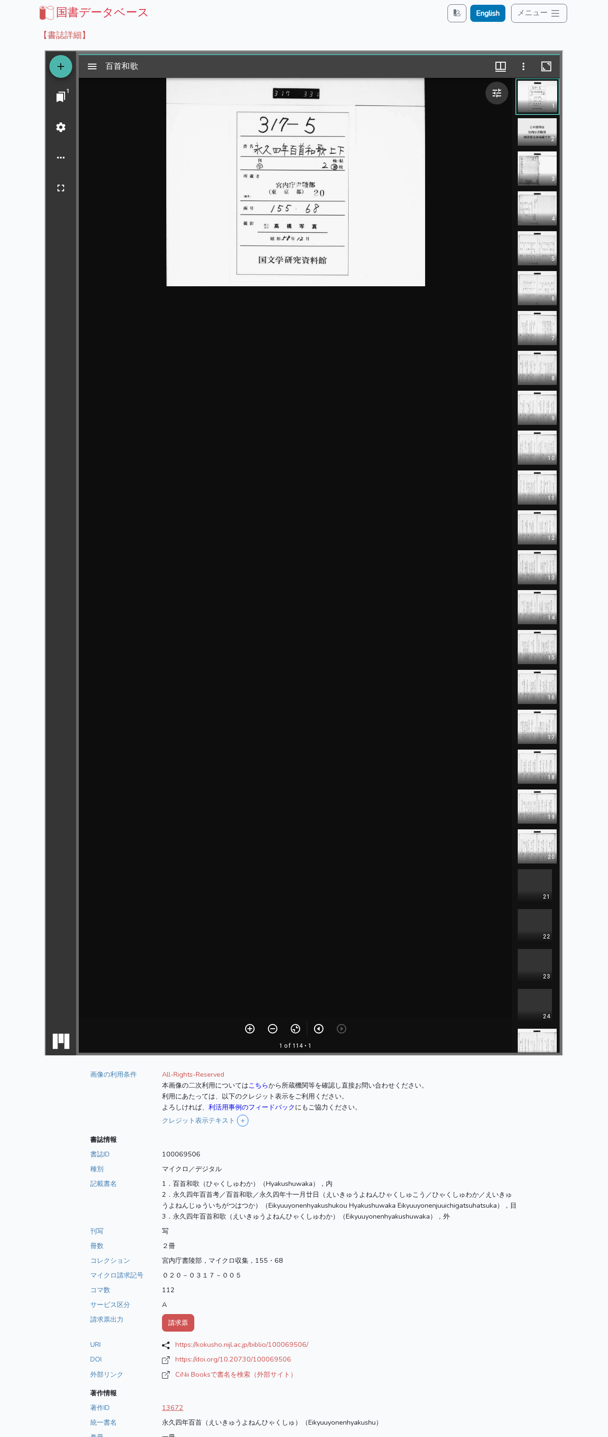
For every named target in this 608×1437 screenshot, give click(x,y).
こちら (258, 1085)
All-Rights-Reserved (193, 1074)
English (488, 13)
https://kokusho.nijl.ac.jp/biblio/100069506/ (241, 1344)
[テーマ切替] (456, 13)
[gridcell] (93, 12)
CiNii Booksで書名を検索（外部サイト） (236, 1374)
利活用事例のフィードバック (252, 1107)
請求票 (178, 1322)
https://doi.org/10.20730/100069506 (233, 1359)
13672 (172, 1407)
